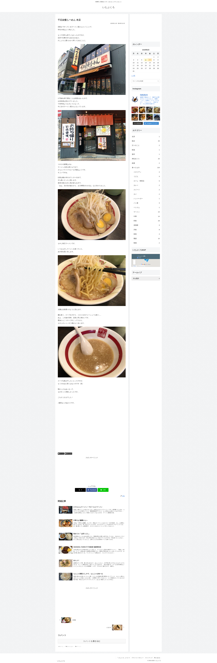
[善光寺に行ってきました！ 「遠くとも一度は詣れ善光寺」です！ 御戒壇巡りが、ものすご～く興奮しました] (157, 117)
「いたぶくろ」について (123, 657)
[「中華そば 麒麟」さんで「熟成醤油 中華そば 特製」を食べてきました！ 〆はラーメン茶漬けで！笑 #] (135, 117)
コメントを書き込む (91, 641)
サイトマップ (148, 657)
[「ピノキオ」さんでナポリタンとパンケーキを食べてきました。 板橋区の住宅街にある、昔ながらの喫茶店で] (142, 117)
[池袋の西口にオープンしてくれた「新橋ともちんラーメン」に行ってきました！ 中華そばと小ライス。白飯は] (157, 110)
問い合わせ (157, 657)
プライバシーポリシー (138, 657)
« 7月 (133, 76)
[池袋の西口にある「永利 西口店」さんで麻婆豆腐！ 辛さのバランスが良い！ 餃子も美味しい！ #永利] (135, 110)
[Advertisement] (92, 471)
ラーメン (62, 453)
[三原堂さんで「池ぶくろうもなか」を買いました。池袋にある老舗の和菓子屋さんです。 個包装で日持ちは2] (149, 110)
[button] (158, 81)
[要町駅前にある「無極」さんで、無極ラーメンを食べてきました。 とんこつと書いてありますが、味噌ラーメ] (142, 110)
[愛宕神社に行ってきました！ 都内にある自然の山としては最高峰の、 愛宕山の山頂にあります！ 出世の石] (149, 117)
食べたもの (69, 453)
